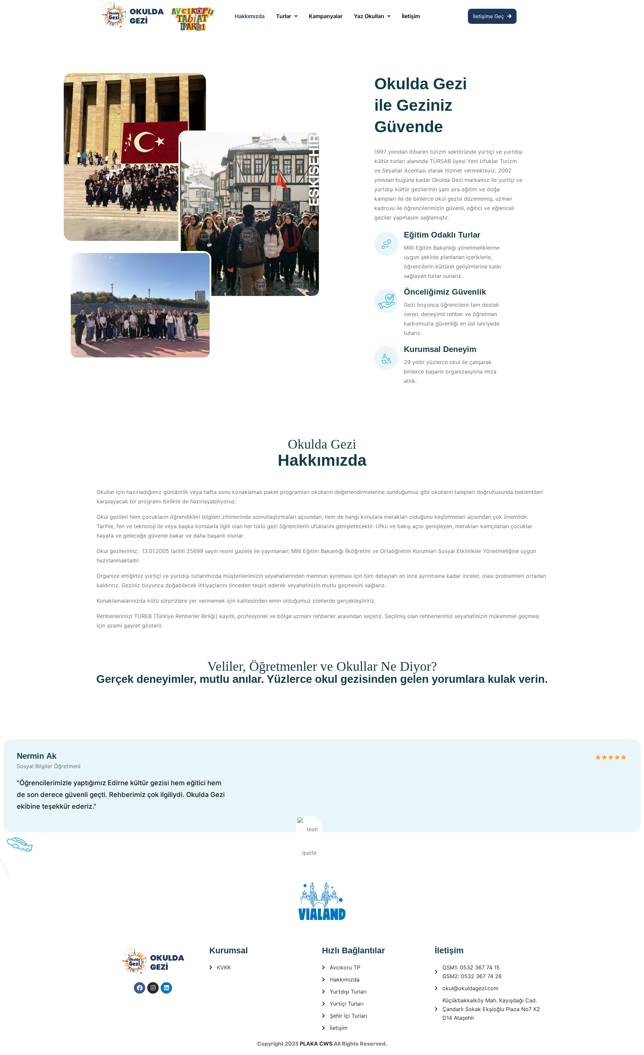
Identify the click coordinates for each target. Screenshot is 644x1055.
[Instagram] (153, 988)
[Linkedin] (166, 988)
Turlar (283, 16)
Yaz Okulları (369, 16)
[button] (287, 16)
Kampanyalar (325, 16)
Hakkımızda (250, 16)
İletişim (411, 16)
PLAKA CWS (316, 1043)
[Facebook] (139, 988)
